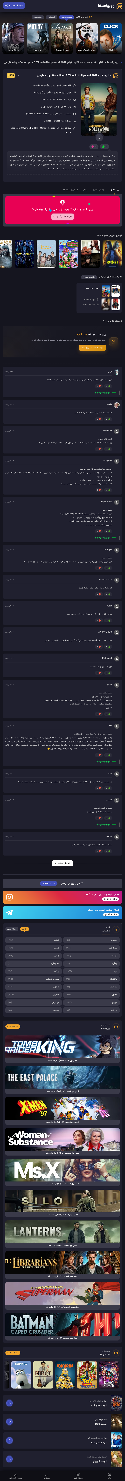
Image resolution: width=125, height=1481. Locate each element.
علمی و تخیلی (33, 979)
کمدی (91, 994)
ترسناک (91, 955)
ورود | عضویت (16, 5)
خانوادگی (33, 963)
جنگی (91, 963)
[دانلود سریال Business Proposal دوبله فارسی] (46, 254)
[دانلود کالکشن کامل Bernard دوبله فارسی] (21, 1375)
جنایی (33, 955)
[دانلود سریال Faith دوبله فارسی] (90, 254)
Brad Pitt (34, 128)
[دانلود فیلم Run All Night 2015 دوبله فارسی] (24, 254)
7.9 (13, 76)
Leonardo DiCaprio (19, 128)
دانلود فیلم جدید (93, 62)
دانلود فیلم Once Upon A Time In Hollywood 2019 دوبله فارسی (74, 75)
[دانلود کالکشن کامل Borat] (43, 1375)
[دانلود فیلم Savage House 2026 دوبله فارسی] (62, 38)
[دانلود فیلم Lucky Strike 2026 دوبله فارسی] (13, 38)
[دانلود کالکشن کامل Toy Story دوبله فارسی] (87, 1375)
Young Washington (87, 50)
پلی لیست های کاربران (110, 277)
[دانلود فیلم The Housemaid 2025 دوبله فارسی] (112, 254)
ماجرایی (33, 994)
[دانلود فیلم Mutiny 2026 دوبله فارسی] (38, 38)
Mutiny (38, 50)
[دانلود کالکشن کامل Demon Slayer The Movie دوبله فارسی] (109, 1375)
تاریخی (33, 948)
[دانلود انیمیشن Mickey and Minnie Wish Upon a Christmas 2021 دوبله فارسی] (68, 254)
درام (91, 971)
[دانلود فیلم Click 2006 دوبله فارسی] (111, 38)
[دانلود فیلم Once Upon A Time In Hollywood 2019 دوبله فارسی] (99, 110)
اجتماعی (91, 940)
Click (111, 50)
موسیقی (33, 1002)
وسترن (33, 1010)
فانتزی (33, 986)
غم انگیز (91, 986)
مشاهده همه (90, 277)
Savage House (62, 50)
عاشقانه (91, 979)
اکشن (33, 940)
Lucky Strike (13, 50)
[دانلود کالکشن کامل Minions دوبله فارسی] (65, 1375)
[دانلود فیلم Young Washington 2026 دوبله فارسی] (87, 38)
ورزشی (91, 1010)
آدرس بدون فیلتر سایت (62, 883)
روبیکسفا (112, 62)
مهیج (91, 1002)
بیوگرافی (91, 948)
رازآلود (33, 971)
